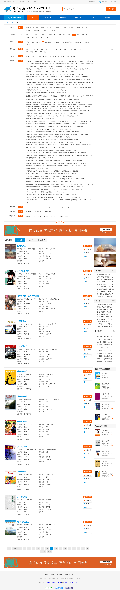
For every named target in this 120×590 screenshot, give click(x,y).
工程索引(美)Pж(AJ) (31, 110)
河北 (75, 49)
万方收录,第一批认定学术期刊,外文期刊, (77, 142)
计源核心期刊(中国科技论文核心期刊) (76, 163)
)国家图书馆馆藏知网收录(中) (33, 158)
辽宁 (84, 49)
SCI (64, 74)
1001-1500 (52, 216)
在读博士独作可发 (76, 165)
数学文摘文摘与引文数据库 (70, 110)
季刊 (40, 56)
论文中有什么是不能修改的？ (105, 291)
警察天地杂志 (22, 421)
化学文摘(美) (33, 66)
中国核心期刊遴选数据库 (82, 77)
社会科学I (84, 27)
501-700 (39, 216)
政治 (78, 35)
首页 (33, 17)
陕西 (42, 49)
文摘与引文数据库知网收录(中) (77, 184)
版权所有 (66, 574)
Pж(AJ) (47, 71)
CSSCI (77, 63)
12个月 (61, 207)
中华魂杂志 (21, 321)
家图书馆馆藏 (52, 163)
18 (69, 548)
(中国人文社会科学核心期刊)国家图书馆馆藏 (37, 189)
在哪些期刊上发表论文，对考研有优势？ (105, 277)
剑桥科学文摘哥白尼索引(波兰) (33, 173)
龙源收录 (67, 194)
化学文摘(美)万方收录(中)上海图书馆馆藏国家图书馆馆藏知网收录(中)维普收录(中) (46, 184)
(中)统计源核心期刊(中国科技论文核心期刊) (37, 176)
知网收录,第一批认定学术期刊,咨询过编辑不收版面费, (61, 155)
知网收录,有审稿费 (30, 168)
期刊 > (13, 22)
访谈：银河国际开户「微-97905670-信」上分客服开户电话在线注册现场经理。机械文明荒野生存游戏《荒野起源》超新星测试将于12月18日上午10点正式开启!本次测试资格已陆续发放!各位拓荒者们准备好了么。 (105, 326)
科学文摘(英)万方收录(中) (54, 110)
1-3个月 (28, 207)
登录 (29, 2)
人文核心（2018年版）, (43, 147)
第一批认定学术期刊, (52, 181)
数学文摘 (58, 74)
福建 (51, 49)
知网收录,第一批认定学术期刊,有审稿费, (36, 116)
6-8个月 (67, 207)
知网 (80, 200)
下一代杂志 (21, 472)
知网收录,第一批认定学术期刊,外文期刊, (69, 139)
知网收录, (78, 116)
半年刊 (62, 56)
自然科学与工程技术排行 (103, 369)
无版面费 (28, 216)
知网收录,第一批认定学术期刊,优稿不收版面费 (59, 126)
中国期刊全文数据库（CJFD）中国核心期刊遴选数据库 (39, 192)
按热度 (31, 240)
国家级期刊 (57, 42)
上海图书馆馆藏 (38, 61)
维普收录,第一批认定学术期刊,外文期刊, (36, 144)
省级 (33, 42)
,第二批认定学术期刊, (43, 168)
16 (60, 548)
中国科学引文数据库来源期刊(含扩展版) (41, 63)
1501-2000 (60, 216)
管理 (83, 35)
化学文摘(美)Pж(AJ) (62, 90)
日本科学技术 (29, 181)
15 (56, 548)
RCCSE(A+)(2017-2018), (32, 129)
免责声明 (72, 574)
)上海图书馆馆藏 (63, 189)
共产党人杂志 (22, 447)
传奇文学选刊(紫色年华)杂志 (28, 296)
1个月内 (50, 207)
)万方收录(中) (37, 165)
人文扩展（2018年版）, (85, 110)
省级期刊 (38, 42)
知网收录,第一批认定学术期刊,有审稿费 (36, 126)
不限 (20, 27)
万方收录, (49, 79)
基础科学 (64, 27)
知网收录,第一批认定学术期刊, (33, 84)
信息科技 (77, 27)
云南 (92, 49)
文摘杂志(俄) (55, 71)
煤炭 (87, 35)
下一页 (43, 552)
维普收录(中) (90, 61)
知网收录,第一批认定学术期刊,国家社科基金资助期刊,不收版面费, (59, 152)
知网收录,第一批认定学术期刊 (47, 129)
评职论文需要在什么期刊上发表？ (105, 274)
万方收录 (85, 165)
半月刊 (27, 56)
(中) (80, 197)
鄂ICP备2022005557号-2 (54, 583)
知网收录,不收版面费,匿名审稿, (33, 90)
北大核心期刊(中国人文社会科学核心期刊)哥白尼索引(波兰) (72, 179)
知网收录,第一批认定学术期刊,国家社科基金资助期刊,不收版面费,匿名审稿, (44, 160)
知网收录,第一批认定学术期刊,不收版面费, (80, 87)
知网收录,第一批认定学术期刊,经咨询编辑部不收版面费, (68, 79)
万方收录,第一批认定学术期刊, (67, 181)
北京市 (27, 49)
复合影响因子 (29, 211)
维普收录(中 (84, 189)
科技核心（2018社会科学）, (73, 150)
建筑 (36, 35)
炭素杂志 (105, 373)
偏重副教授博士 (60, 150)
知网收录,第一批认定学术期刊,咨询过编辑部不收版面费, (40, 150)
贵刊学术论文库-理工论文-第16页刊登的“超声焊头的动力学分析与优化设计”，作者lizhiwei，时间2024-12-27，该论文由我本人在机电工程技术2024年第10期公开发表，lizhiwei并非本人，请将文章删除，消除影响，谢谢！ (105, 304)
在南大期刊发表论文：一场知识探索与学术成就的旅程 (105, 284)
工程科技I (52, 30)
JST (76, 66)
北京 (80, 49)
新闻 (69, 35)
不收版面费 (74, 197)
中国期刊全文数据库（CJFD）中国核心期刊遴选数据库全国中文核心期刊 (44, 194)
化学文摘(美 (29, 165)
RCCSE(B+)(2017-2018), (32, 79)
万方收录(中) (29, 61)
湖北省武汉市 (35, 49)
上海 (55, 49)
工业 (60, 35)
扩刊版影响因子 (48, 211)
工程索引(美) (29, 71)
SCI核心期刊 (29, 44)
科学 (64, 35)
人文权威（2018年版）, (48, 158)
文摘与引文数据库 (39, 71)
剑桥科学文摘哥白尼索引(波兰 (84, 155)
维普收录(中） (72, 113)
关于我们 (113, 2)
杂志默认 (20, 240)
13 (47, 548)
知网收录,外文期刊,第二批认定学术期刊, (36, 137)
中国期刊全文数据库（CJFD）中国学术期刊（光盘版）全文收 (41, 197)
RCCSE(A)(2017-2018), (78, 84)
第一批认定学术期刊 (64, 197)
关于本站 (48, 574)
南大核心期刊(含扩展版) (87, 63)
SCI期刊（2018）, (64, 144)
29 (87, 548)
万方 (27, 202)
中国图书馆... (106, 394)
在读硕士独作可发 (30, 147)
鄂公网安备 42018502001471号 (72, 583)
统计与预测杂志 (23, 522)
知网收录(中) (81, 61)
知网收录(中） (68, 137)
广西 (60, 49)
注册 (35, 2)
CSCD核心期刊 (78, 42)
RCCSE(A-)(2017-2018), (49, 90)
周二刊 (73, 56)
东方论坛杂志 (22, 497)
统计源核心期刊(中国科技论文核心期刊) (63, 63)
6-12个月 (34, 207)
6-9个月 (56, 207)
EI (92, 69)
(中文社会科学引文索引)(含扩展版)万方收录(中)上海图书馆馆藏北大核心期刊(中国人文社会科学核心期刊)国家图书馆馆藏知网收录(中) (59, 82)
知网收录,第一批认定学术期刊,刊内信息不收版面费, (38, 102)
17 (65, 548)
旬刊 (54, 56)
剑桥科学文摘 (59, 66)
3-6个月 (43, 207)
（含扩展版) (90, 184)
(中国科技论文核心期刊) (69, 186)
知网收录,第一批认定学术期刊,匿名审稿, (36, 155)
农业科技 (45, 30)
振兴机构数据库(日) (40, 181)
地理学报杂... (106, 384)
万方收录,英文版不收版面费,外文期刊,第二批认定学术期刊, (40, 179)
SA (45, 69)
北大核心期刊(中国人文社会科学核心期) (81, 144)
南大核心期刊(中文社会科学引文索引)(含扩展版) (78, 69)
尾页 (49, 552)
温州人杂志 (21, 246)
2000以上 (67, 216)
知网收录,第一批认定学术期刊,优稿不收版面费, (68, 131)
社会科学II (56, 27)
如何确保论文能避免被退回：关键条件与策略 (105, 289)
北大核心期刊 (48, 42)
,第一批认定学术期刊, (55, 176)
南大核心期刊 (87, 79)
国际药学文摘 (63, 71)
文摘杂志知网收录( (67, 176)
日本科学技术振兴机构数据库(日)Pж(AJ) (82, 121)
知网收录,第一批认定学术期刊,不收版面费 (36, 163)
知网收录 (74, 173)
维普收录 (74, 194)
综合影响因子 (38, 211)
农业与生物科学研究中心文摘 (46, 66)
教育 (43, 35)
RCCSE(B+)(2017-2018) (71, 200)
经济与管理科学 (30, 27)
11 (38, 548)
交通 (37, 37)
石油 (46, 37)
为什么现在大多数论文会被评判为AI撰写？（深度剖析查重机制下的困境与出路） (105, 294)
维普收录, (42, 79)
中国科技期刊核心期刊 (61, 192)
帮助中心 (108, 17)
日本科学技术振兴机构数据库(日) (34, 69)
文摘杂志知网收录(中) (61, 92)
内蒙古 (65, 49)
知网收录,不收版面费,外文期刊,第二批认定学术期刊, (39, 142)
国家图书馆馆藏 (72, 61)
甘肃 (45, 52)
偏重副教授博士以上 (83, 152)
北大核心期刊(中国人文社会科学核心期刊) (55, 61)
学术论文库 (47, 17)
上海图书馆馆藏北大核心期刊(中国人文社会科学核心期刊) (40, 118)
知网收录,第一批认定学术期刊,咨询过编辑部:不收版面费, (40, 131)
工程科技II (49, 27)
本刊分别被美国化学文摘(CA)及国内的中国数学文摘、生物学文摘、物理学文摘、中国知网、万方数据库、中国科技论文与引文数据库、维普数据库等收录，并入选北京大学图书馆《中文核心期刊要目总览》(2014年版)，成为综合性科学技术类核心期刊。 (59, 96)
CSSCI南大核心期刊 (67, 42)
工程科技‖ (70, 27)
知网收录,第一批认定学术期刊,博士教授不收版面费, (61, 116)
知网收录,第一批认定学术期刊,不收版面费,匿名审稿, (39, 113)
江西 (41, 52)
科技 (55, 35)
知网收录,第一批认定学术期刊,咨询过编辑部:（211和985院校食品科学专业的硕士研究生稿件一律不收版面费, (53, 171)
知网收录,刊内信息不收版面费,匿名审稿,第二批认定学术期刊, (41, 139)
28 (83, 548)
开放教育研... (106, 472)
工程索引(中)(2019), (78, 126)
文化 (31, 35)
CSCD (27, 63)
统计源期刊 (87, 42)
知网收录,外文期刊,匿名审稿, (55, 137)
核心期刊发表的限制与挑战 (104, 279)
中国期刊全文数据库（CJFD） (54, 77)
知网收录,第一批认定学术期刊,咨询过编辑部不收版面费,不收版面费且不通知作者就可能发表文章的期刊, (52, 134)
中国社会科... (106, 430)
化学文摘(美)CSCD (53, 144)
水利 (42, 37)
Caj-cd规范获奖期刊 (74, 189)
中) (75, 176)
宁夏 (31, 52)
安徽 (46, 49)
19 (74, 548)
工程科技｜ (29, 30)
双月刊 (44, 56)
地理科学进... (106, 404)
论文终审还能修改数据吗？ (104, 286)
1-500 (34, 216)
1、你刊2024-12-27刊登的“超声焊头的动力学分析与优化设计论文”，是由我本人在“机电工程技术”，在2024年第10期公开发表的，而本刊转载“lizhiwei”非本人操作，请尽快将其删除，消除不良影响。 (105, 324)
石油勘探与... (106, 415)
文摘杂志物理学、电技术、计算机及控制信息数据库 (77, 124)
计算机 (27, 37)
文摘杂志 (72, 71)
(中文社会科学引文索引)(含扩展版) (74, 160)
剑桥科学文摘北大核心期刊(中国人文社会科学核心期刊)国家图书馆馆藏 (44, 124)
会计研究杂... (106, 441)
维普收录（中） (46, 186)
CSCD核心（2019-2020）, (32, 87)
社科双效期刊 (81, 74)
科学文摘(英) (52, 69)
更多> (113, 270)
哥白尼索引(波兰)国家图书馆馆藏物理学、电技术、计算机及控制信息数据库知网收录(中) (48, 121)
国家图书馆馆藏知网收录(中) (33, 186)
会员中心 (93, 17)
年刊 (68, 56)
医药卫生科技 (37, 30)
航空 (33, 37)
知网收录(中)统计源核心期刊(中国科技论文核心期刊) (56, 165)
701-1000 (46, 216)
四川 (36, 52)
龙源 (89, 200)
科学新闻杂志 (22, 371)
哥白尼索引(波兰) (69, 66)
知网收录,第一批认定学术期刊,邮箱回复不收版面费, (38, 99)
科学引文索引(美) (71, 74)
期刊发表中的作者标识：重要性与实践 (105, 282)
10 (33, 548)
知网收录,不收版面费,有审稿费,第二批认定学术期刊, (56, 173)
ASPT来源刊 (60, 69)
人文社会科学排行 (101, 426)
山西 (27, 52)
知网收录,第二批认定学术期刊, (64, 129)
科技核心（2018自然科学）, (64, 84)
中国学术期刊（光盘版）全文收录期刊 (35, 77)
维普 (85, 200)
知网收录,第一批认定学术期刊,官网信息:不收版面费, (67, 99)
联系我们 (60, 574)
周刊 (33, 56)
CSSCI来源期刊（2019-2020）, (33, 152)
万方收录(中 (53, 189)
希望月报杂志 (22, 396)
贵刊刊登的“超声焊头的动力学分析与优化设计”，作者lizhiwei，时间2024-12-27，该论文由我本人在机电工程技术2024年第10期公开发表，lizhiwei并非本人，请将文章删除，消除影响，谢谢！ (105, 312)
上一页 (15, 548)
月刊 (50, 56)
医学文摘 (52, 74)
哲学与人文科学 (40, 27)
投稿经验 (78, 17)
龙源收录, (81, 113)
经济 (27, 35)
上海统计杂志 (22, 346)
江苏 (70, 49)
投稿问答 (63, 17)
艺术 (51, 35)
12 (42, 548)
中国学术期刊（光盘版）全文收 (34, 200)
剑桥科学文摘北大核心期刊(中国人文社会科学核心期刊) (40, 92)
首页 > (9, 22)
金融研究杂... (106, 461)
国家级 (27, 42)
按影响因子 (41, 240)
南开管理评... (106, 451)
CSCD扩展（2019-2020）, (60, 113)
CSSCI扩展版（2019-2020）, (58, 147)
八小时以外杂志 (23, 271)
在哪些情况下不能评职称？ (105, 296)
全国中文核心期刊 (69, 77)
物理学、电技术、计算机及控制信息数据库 (36, 74)
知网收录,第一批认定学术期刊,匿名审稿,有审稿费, (53, 87)
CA (26, 66)
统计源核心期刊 (57, 186)
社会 (73, 35)
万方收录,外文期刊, (85, 134)
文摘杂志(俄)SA (42, 110)
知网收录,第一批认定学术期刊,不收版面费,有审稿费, (67, 102)
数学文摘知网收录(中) (59, 142)
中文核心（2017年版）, (49, 84)
